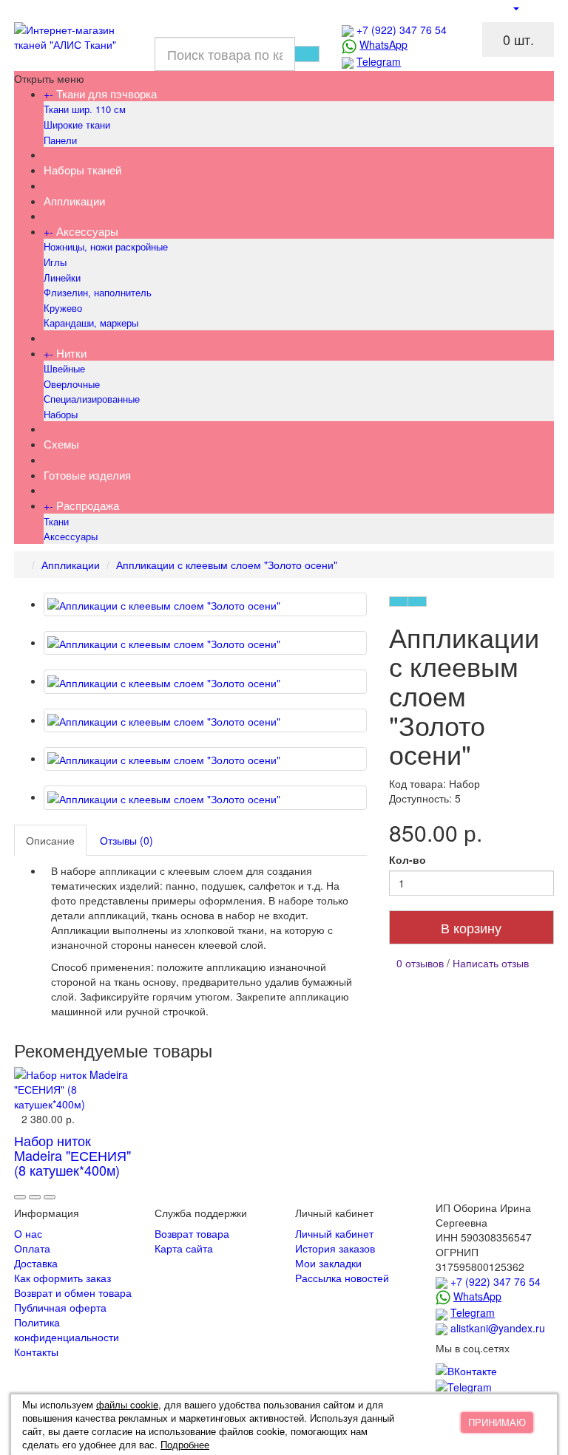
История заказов (335, 1248)
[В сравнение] (417, 601)
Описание (50, 840)
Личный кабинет (334, 1233)
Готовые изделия (87, 475)
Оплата (32, 1248)
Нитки (71, 353)
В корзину (471, 927)
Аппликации (74, 200)
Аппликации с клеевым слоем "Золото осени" (226, 564)
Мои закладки (328, 1262)
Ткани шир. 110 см (85, 109)
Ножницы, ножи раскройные (106, 246)
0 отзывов (420, 962)
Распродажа (87, 505)
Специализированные (92, 399)
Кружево (63, 308)
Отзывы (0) (126, 840)
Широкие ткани (77, 124)
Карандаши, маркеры (91, 323)
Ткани (56, 521)
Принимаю (497, 1422)
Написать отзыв (491, 962)
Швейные (64, 368)
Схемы (61, 444)
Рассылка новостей (342, 1277)
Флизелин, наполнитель (98, 292)
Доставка (36, 1262)
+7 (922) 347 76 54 (401, 29)
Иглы (55, 262)
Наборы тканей (82, 169)
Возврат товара (192, 1233)
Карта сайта (184, 1248)
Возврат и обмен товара (73, 1292)
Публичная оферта (60, 1307)
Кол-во (407, 859)
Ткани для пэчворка (106, 93)
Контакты (36, 1351)
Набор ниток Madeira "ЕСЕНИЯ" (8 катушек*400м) (72, 1155)
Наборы (61, 414)
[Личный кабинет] (515, 7)
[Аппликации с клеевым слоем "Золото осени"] (205, 604)
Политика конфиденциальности (66, 1329)
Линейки (62, 277)
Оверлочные (72, 384)
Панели (60, 140)
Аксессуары (87, 231)
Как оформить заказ (62, 1277)
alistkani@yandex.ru (497, 1328)
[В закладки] (398, 601)
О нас (28, 1233)
